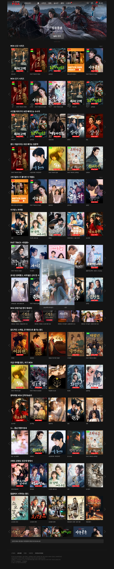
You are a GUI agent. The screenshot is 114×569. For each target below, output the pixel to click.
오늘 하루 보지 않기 (48, 307)
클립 (62, 3)
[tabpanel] (57, 22)
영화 (49, 3)
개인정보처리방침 (39, 553)
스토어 (69, 3)
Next (105, 61)
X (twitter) (24, 561)
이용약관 (31, 553)
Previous (9, 61)
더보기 (100, 46)
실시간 (56, 3)
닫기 (66, 307)
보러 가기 (57, 36)
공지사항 (19, 553)
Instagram (18, 561)
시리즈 (43, 3)
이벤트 (25, 553)
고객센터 (13, 553)
